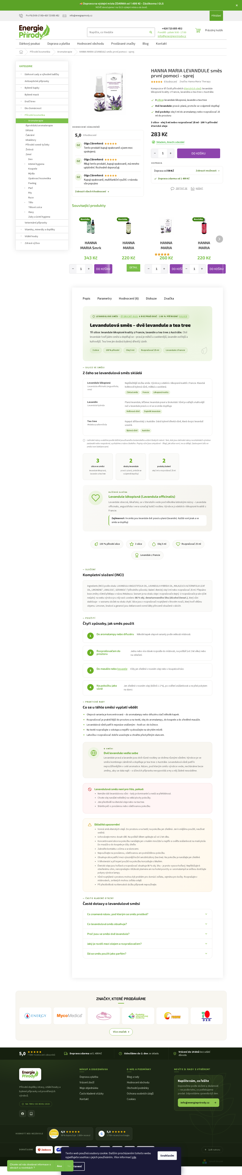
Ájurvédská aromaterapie (39, 125)
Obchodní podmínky (138, 1088)
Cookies (131, 1099)
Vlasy (31, 212)
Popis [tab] (86, 298)
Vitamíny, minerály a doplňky (40, 229)
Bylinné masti (32, 94)
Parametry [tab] (104, 298)
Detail (133, 267)
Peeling (32, 183)
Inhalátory (31, 140)
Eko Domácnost (33, 108)
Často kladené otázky (92, 1094)
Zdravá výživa (32, 243)
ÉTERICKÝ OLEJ (129, 316)
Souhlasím (167, 1156)
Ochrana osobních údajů (140, 1094)
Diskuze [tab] (151, 298)
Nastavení (75, 1166)
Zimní (28, 154)
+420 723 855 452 (172, 28)
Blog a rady (133, 1077)
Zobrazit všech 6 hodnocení (92, 191)
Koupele (32, 169)
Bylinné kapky (32, 88)
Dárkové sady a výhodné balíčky (42, 74)
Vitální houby (31, 236)
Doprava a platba (89, 1077)
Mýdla (31, 173)
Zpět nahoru (214, 1149)
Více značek (120, 1032)
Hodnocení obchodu (138, 1082)
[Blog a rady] (31, 1113)
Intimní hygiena (36, 164)
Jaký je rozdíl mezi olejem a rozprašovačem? (114, 943)
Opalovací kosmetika (39, 178)
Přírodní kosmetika (35, 115)
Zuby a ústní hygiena (39, 217)
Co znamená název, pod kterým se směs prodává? (117, 914)
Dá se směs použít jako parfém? (106, 953)
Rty (30, 193)
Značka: (195, 81)
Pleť (30, 188)
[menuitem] (30, 44)
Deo (30, 159)
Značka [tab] (169, 298)
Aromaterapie (35, 121)
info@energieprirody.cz (172, 36)
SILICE (183, 316)
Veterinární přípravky (36, 223)
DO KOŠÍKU (198, 153)
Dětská (29, 130)
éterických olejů (192, 88)
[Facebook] (22, 1113)
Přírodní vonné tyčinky (37, 145)
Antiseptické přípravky (37, 81)
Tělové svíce (35, 207)
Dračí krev (30, 101)
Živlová (29, 149)
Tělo (30, 202)
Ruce (31, 197)
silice (160, 100)
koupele (122, 668)
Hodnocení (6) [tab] (129, 298)
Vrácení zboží (87, 1082)
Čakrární (30, 135)
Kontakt (84, 1099)
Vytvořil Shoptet (216, 1161)
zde (134, 1157)
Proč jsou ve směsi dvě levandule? (108, 933)
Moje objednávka (89, 1088)
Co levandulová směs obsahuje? (107, 924)
